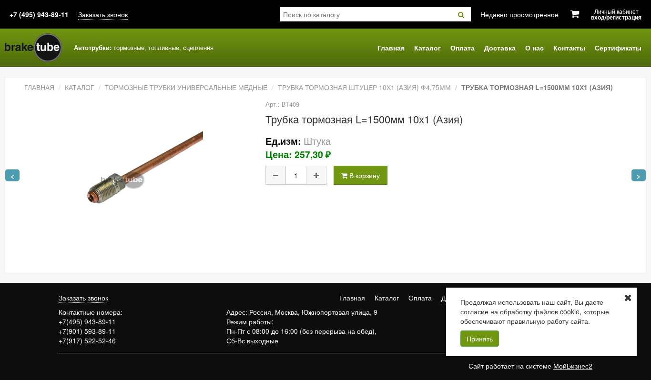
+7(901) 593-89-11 (87, 331)
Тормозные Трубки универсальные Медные (186, 87)
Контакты (569, 47)
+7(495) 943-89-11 (87, 321)
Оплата (462, 47)
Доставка (500, 47)
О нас (534, 47)
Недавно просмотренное (519, 14)
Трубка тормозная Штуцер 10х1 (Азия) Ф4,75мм (364, 87)
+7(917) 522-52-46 (87, 340)
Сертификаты (618, 47)
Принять (480, 338)
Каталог (427, 47)
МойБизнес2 (572, 365)
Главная (391, 47)
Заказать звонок (103, 14)
